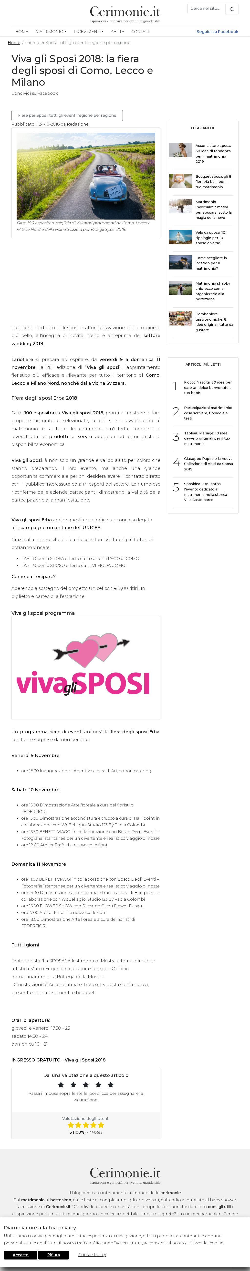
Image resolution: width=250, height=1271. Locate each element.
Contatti (141, 31)
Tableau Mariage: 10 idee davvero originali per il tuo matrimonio (207, 438)
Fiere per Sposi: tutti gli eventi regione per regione (67, 115)
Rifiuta (53, 1255)
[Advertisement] (85, 285)
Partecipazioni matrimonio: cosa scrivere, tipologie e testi (208, 413)
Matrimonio (49, 31)
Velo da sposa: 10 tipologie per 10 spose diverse (210, 237)
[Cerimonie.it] (125, 14)
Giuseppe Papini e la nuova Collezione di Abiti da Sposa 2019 (208, 463)
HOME (21, 31)
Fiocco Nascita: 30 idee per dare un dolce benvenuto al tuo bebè (208, 387)
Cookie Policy (92, 1254)
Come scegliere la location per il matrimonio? (211, 263)
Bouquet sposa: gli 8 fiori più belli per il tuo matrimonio (213, 181)
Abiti (116, 31)
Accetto (21, 1255)
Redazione (78, 124)
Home (14, 42)
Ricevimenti (87, 31)
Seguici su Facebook (218, 31)
